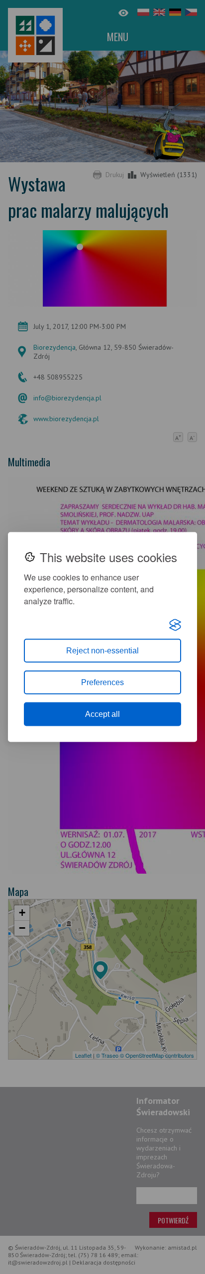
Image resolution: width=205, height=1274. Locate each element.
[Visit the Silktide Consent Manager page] (175, 625)
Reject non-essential (102, 650)
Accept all (102, 714)
